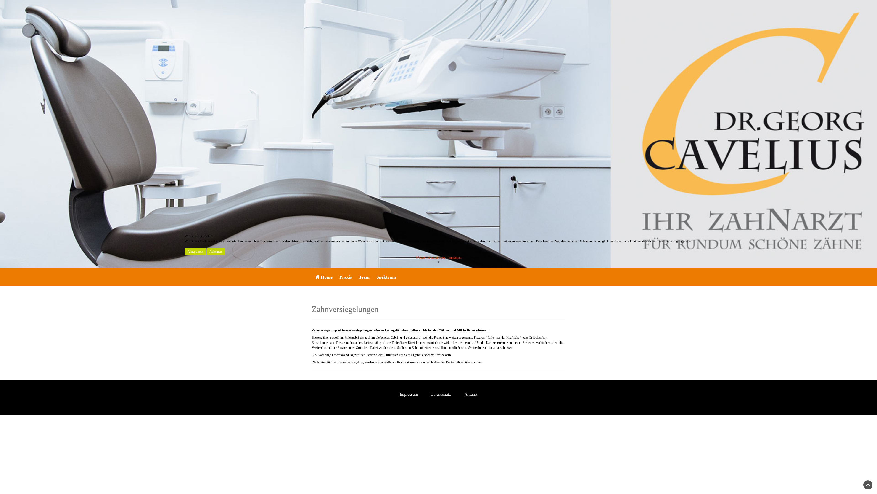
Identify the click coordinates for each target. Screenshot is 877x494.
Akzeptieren (195, 251)
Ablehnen (215, 251)
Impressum (454, 257)
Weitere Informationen (430, 257)
